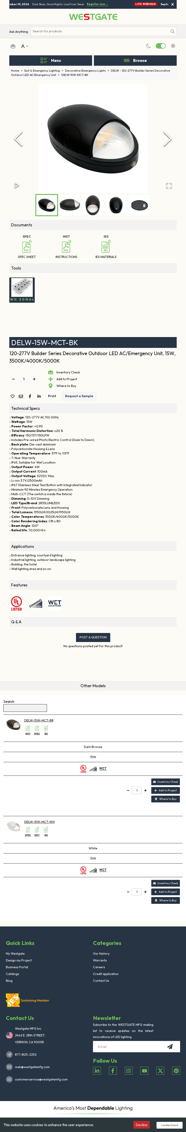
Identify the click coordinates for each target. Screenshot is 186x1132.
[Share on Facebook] (30, 396)
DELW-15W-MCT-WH (39, 822)
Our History (101, 954)
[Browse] (127, 60)
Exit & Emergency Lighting (43, 70)
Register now (94, 4)
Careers (99, 967)
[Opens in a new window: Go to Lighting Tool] (22, 290)
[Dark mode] (148, 45)
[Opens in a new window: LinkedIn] (97, 1071)
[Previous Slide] (18, 139)
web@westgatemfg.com (32, 1067)
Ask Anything (18, 32)
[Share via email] (21, 397)
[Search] (172, 31)
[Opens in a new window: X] (160, 1071)
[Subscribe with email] (170, 1046)
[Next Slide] (168, 139)
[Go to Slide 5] (139, 205)
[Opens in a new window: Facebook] (113, 1071)
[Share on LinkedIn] (39, 396)
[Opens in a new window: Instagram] (129, 1071)
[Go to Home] (93, 17)
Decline (141, 1125)
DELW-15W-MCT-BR (39, 720)
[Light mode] (173, 45)
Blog (9, 981)
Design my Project (19, 960)
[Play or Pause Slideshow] (17, 185)
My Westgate (15, 954)
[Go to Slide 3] (93, 205)
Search (8, 701)
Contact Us (101, 981)
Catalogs (12, 974)
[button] (93, 138)
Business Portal (17, 967)
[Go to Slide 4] (116, 205)
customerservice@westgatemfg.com (40, 1079)
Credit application (106, 974)
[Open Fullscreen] (169, 185)
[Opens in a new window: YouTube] (144, 1071)
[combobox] (99, 31)
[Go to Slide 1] (46, 205)
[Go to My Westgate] (22, 46)
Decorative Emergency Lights (87, 70)
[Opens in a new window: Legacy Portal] (13, 46)
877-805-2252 (26, 1054)
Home (17, 70)
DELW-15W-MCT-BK (74, 75)
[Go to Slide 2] (70, 205)
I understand (169, 1125)
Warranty (100, 960)
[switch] (161, 46)
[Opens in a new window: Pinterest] (176, 1071)
